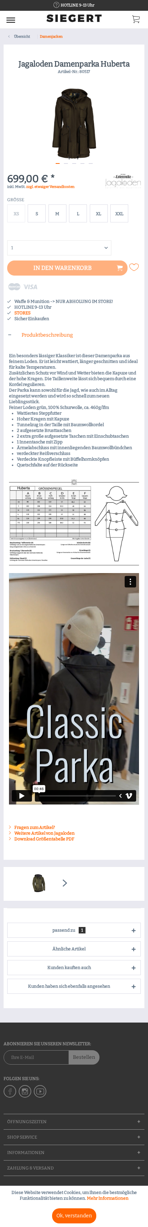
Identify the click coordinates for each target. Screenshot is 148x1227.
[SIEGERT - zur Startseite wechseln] (74, 20)
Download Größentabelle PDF (44, 838)
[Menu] (11, 20)
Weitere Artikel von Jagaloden (44, 833)
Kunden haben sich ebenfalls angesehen (69, 986)
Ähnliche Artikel (68, 948)
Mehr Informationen (108, 1198)
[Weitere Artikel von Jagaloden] (123, 180)
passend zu (67, 930)
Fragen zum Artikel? (34, 827)
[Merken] (135, 267)
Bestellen (84, 1057)
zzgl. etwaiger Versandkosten (50, 187)
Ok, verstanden (74, 1216)
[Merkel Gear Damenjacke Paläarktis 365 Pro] (39, 884)
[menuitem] (11, 20)
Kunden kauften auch (69, 967)
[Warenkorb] (136, 21)
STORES (22, 312)
